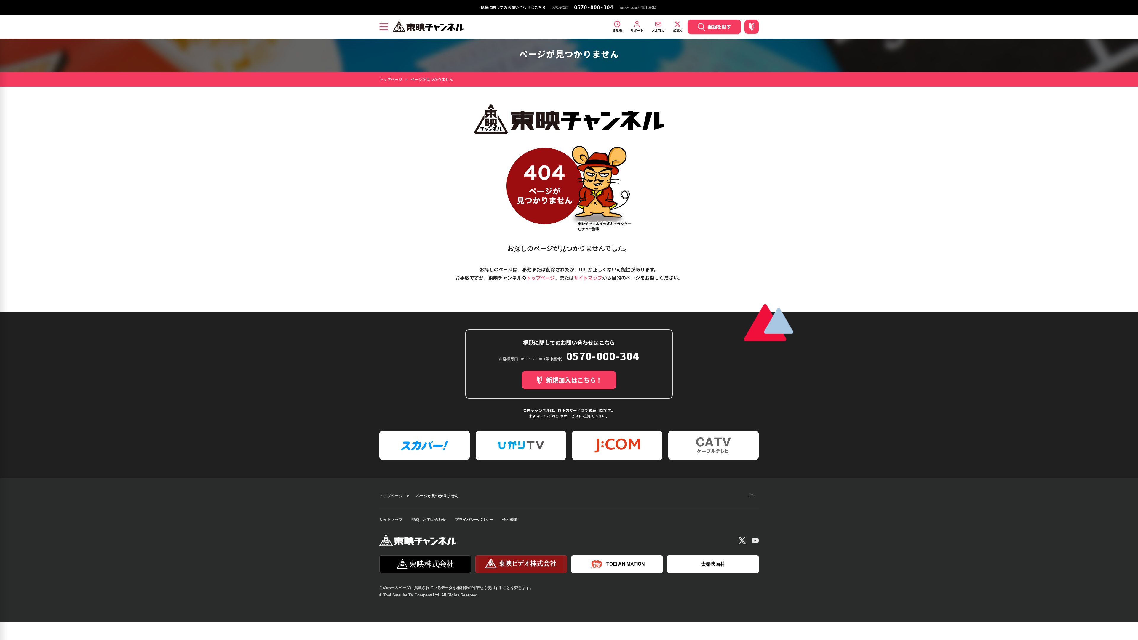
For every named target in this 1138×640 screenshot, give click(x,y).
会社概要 (510, 519)
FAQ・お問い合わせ (428, 519)
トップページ (390, 79)
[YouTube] (755, 540)
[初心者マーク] (751, 27)
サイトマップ (588, 277)
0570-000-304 (593, 7)
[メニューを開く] (383, 26)
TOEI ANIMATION (625, 564)
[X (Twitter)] (742, 540)
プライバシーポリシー (474, 519)
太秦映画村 (713, 564)
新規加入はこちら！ (574, 379)
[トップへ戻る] (753, 496)
